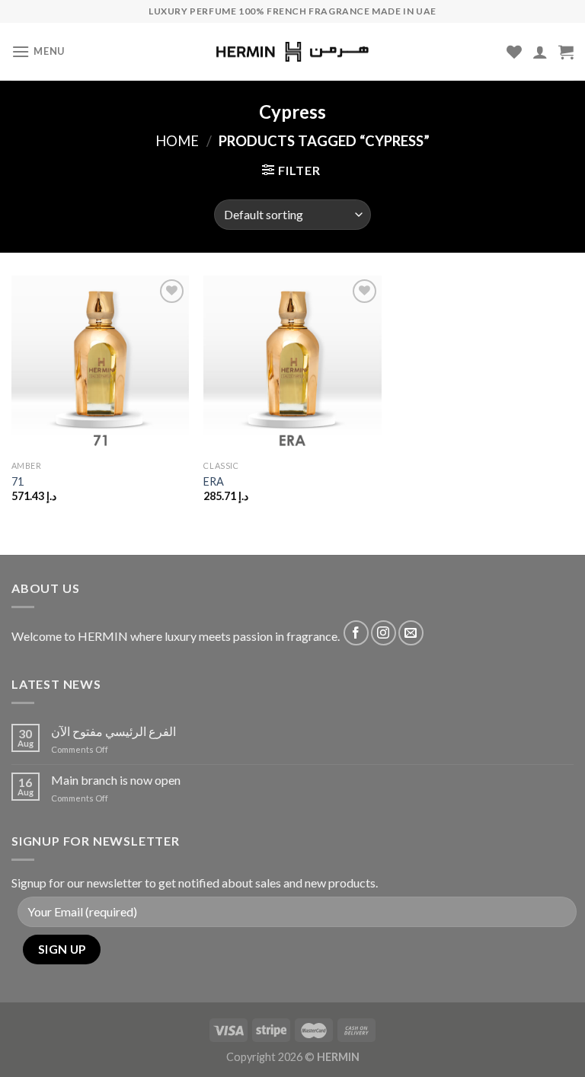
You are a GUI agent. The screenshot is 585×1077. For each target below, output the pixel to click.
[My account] (540, 52)
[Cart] (566, 52)
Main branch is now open (116, 780)
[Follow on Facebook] (356, 632)
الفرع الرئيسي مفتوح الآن (113, 731)
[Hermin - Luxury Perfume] (292, 52)
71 (17, 481)
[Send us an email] (411, 632)
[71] (100, 364)
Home (177, 140)
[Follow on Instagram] (383, 632)
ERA (213, 481)
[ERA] (292, 364)
